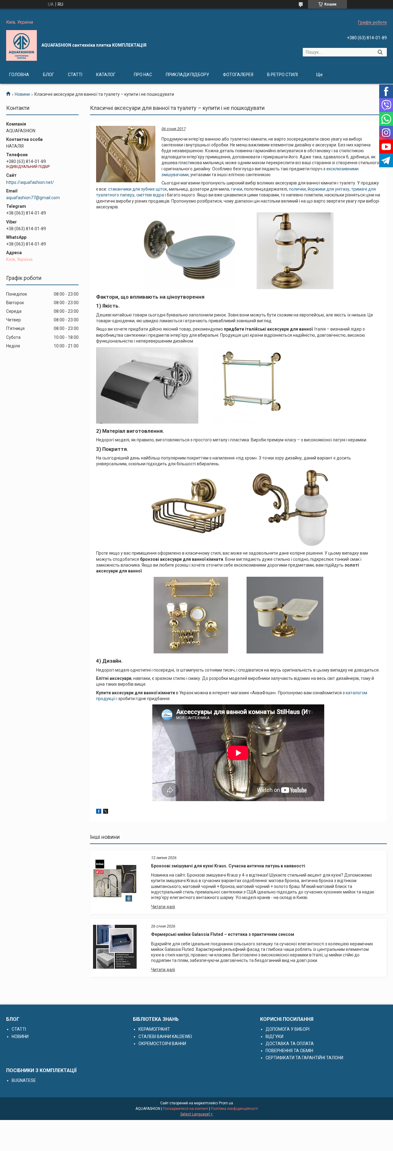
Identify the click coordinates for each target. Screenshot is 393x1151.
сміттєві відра (150, 194)
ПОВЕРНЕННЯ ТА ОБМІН (289, 1050)
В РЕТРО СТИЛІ (282, 74)
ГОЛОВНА (19, 74)
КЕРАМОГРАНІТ (154, 1029)
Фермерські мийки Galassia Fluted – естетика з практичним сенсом (222, 934)
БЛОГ (48, 74)
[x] (105, 812)
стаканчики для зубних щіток (137, 189)
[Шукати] (380, 52)
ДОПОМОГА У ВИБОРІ (287, 1029)
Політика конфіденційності (234, 1108)
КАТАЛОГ (105, 74)
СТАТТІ (75, 74)
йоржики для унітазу (328, 189)
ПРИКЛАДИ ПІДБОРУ (187, 74)
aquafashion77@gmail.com (33, 197)
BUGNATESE (24, 1080)
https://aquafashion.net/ (30, 182)
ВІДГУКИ (274, 1036)
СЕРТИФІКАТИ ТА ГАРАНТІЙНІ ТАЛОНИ (304, 1057)
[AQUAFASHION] (21, 45)
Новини (22, 94)
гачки (236, 189)
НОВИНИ (20, 1036)
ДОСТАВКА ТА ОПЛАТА (290, 1043)
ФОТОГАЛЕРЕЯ (238, 74)
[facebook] (98, 812)
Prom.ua (226, 1103)
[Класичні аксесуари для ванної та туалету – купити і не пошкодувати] (125, 154)
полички (297, 189)
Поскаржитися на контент (185, 1108)
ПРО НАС (143, 74)
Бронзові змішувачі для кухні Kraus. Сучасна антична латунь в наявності (228, 865)
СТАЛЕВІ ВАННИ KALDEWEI (165, 1036)
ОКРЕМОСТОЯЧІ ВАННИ (162, 1043)
